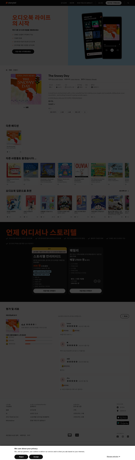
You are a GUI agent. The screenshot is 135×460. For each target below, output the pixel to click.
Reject (21, 457)
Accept (36, 457)
